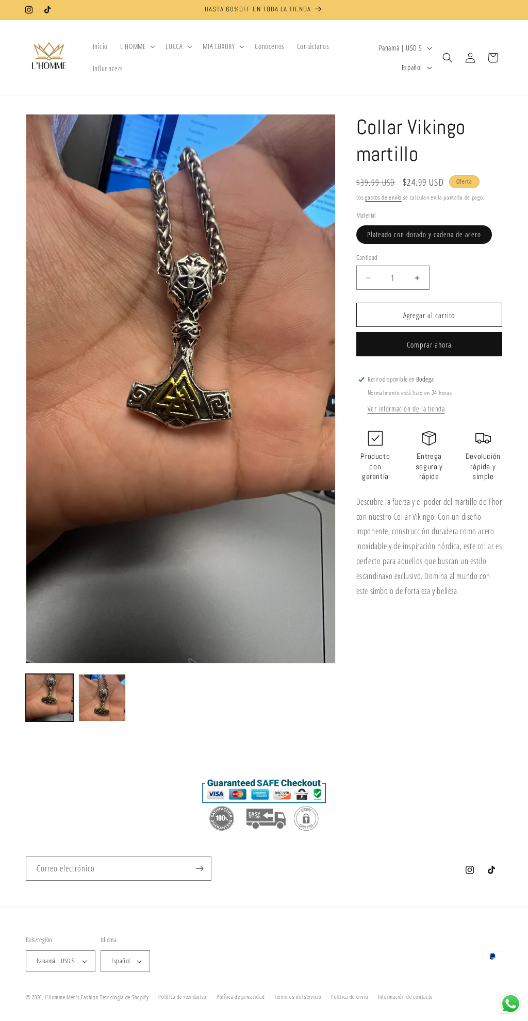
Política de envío (349, 996)
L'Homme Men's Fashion (72, 997)
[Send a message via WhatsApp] (511, 1004)
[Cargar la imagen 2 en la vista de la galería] (102, 697)
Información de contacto (405, 996)
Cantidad (367, 257)
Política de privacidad (241, 996)
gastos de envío (383, 197)
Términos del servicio (298, 996)
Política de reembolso (182, 996)
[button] (136, 46)
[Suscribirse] (199, 869)
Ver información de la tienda (406, 409)
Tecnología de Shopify (124, 997)
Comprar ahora (429, 344)
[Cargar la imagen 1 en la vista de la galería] (49, 697)
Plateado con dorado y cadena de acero (424, 234)
